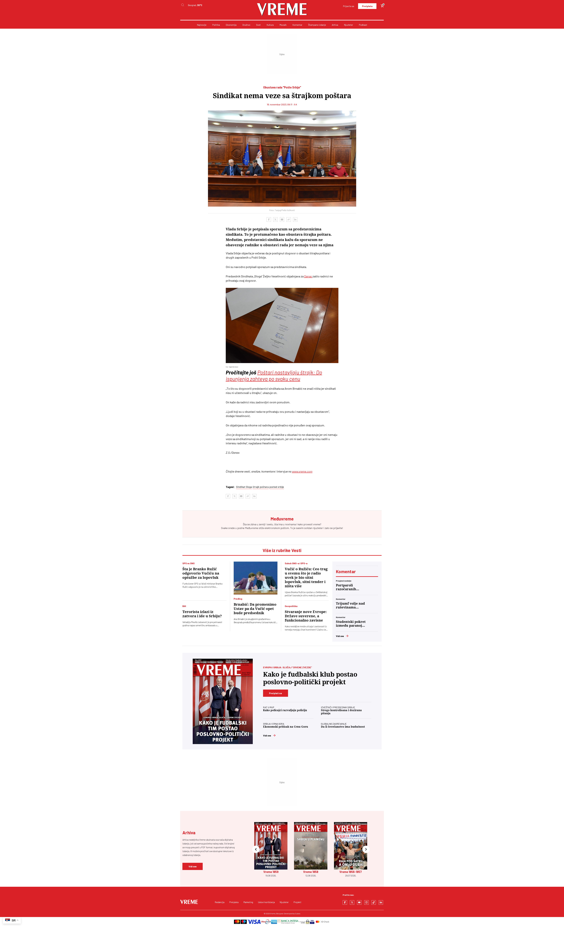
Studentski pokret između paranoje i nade (351, 624)
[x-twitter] (352, 902)
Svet (258, 24)
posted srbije (276, 486)
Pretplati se (275, 693)
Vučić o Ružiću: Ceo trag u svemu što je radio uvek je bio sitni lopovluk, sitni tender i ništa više (306, 577)
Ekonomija (231, 24)
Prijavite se (348, 6)
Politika (216, 24)
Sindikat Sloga (244, 486)
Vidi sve (340, 636)
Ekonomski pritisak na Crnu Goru (285, 726)
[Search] (182, 5)
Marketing (248, 902)
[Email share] (282, 219)
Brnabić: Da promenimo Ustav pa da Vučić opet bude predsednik (255, 608)
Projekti (297, 902)
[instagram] (366, 902)
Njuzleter (348, 24)
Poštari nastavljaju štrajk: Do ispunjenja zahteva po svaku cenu (274, 375)
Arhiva (335, 24)
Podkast (363, 24)
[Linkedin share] (295, 219)
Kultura (270, 24)
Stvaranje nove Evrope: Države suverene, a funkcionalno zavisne (306, 616)
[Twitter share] (275, 219)
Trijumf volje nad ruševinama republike (350, 605)
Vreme (273, 913)
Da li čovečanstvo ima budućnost (343, 726)
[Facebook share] (269, 219)
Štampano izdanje (317, 24)
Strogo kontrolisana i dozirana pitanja (341, 712)
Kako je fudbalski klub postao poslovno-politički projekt (310, 678)
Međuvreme (251, 528)
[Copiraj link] (288, 219)
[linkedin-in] (381, 902)
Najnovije (201, 24)
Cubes (297, 913)
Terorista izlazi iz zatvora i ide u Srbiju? (202, 614)
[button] (256, 850)
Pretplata (367, 6)
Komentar (297, 24)
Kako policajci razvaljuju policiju (285, 710)
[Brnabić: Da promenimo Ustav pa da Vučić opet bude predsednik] (256, 578)
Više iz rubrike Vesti (282, 550)
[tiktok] (373, 902)
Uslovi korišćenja (266, 902)
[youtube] (359, 902)
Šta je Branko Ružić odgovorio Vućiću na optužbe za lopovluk (200, 573)
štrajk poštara (261, 486)
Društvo (246, 24)
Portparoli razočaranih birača (346, 587)
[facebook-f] (345, 902)
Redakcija (219, 902)
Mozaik (283, 24)
